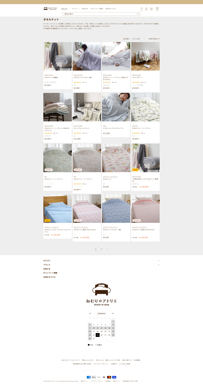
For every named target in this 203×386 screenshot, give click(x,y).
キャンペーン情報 (50, 273)
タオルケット (107, 179)
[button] (65, 8)
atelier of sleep (48, 75)
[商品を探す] (138, 14)
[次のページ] (107, 249)
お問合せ (114, 364)
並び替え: (126, 39)
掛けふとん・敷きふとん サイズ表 (108, 360)
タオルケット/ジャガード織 (82, 77)
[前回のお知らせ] (44, 2)
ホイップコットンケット (82, 128)
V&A (45, 176)
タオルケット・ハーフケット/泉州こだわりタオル (115, 78)
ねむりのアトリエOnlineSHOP (57, 381)
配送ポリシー (116, 381)
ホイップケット (137, 77)
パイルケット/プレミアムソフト (113, 128)
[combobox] (101, 14)
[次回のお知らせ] (159, 2)
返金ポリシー (84, 381)
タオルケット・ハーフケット (141, 128)
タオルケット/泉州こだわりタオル (85, 230)
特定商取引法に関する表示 (82, 364)
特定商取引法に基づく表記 (130, 381)
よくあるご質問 (124, 364)
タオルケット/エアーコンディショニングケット (57, 231)
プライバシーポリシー (101, 364)
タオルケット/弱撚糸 (51, 77)
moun (104, 125)
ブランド (75, 9)
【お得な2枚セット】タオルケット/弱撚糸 (145, 180)
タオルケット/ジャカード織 (112, 230)
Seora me (135, 125)
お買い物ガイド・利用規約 (131, 360)
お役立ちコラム (49, 277)
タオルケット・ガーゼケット (110, 176)
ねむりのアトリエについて (70, 360)
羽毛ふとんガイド (88, 360)
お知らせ (46, 268)
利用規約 (108, 381)
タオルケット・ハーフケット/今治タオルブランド (56, 129)
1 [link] (95, 249)
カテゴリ (64, 9)
